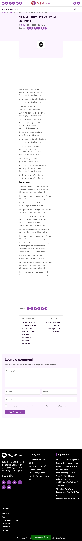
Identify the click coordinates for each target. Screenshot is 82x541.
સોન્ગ (10, 12)
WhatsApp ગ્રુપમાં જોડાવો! (40, 537)
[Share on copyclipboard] (45, 28)
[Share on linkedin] (31, 28)
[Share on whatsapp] (28, 28)
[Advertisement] (7, 41)
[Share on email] (42, 28)
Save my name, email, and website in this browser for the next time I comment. (38, 406)
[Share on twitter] (35, 28)
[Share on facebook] (38, 28)
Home (4, 12)
